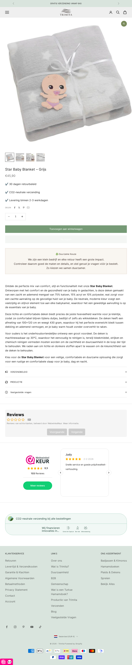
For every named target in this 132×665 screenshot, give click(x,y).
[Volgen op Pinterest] (23, 626)
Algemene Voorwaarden (19, 578)
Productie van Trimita (64, 599)
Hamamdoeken (110, 566)
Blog (54, 611)
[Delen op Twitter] (19, 207)
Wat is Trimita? (60, 566)
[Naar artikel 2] (19, 157)
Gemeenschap (59, 584)
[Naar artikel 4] (40, 157)
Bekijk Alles (108, 584)
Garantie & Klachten (17, 572)
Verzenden (57, 605)
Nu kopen (66, 239)
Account (10, 601)
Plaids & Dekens (110, 572)
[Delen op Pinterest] (23, 207)
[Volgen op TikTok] (40, 626)
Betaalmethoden (15, 584)
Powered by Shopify (73, 644)
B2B (53, 578)
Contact (10, 595)
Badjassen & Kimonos (114, 560)
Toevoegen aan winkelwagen (66, 228)
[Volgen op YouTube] (31, 626)
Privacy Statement (16, 589)
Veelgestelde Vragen (63, 617)
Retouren (10, 560)
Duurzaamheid (60, 572)
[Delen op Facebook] (14, 207)
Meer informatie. (71, 423)
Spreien (105, 578)
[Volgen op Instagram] (15, 626)
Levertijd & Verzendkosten (21, 566)
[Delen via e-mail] (28, 207)
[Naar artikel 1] (9, 157)
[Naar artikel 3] (30, 157)
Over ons (56, 560)
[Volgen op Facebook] (6, 626)
